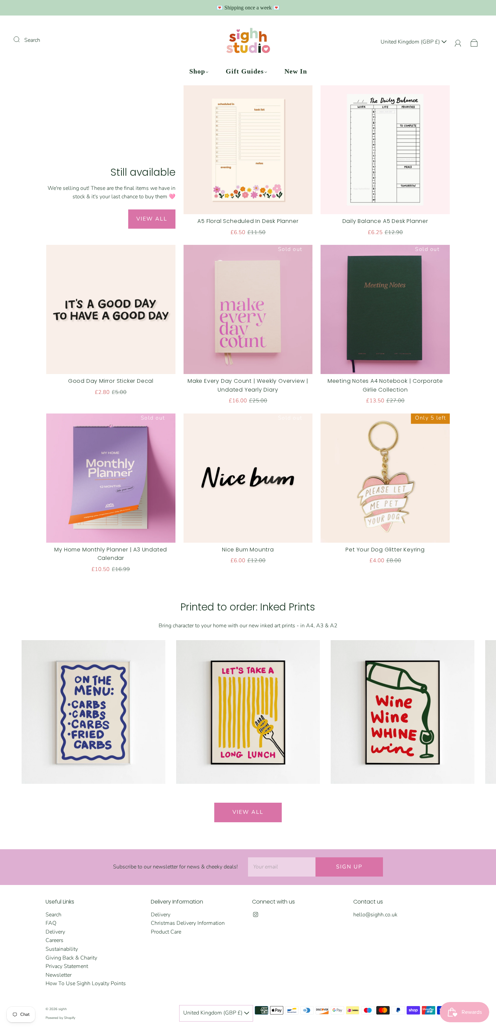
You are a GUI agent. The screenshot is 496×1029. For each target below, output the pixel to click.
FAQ (51, 923)
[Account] (458, 41)
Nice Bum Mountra (248, 549)
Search (32, 40)
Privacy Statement (67, 966)
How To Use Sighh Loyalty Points (86, 983)
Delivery (55, 932)
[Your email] (281, 867)
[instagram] (255, 914)
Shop (197, 71)
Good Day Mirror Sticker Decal (111, 381)
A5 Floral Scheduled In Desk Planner (247, 221)
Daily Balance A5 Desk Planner (385, 221)
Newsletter (59, 975)
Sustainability (62, 949)
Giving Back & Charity (71, 958)
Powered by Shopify (60, 1018)
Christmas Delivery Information (188, 923)
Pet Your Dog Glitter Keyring (385, 549)
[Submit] (20, 39)
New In (295, 71)
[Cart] (474, 41)
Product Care (166, 932)
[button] (473, 717)
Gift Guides (245, 71)
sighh (62, 1009)
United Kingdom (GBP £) (411, 42)
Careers (54, 940)
